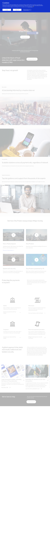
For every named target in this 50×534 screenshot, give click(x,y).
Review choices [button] (26, 9)
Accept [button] (7, 9)
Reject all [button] (17, 9)
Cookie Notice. (30, 6)
